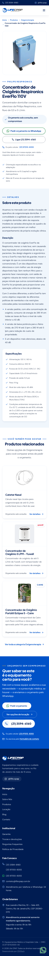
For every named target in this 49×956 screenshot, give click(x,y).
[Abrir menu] (44, 10)
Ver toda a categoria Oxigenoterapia (23, 644)
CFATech (20, 951)
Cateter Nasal (13, 494)
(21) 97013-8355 (26, 147)
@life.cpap (42, 2)
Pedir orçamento (18, 705)
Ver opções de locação (17, 714)
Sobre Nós (7, 799)
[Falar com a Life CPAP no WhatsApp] (43, 950)
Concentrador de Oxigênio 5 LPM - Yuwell (19, 552)
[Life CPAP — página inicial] (12, 10)
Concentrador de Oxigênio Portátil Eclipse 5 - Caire (21, 611)
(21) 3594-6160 (11, 2)
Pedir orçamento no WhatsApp (25, 131)
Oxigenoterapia (27, 20)
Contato (6, 819)
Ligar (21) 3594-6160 (25, 139)
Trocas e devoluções (12, 839)
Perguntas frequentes (12, 844)
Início (4, 20)
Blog (4, 814)
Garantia (6, 834)
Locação (6, 809)
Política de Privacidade (12, 849)
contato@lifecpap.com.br (18, 881)
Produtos (14, 20)
